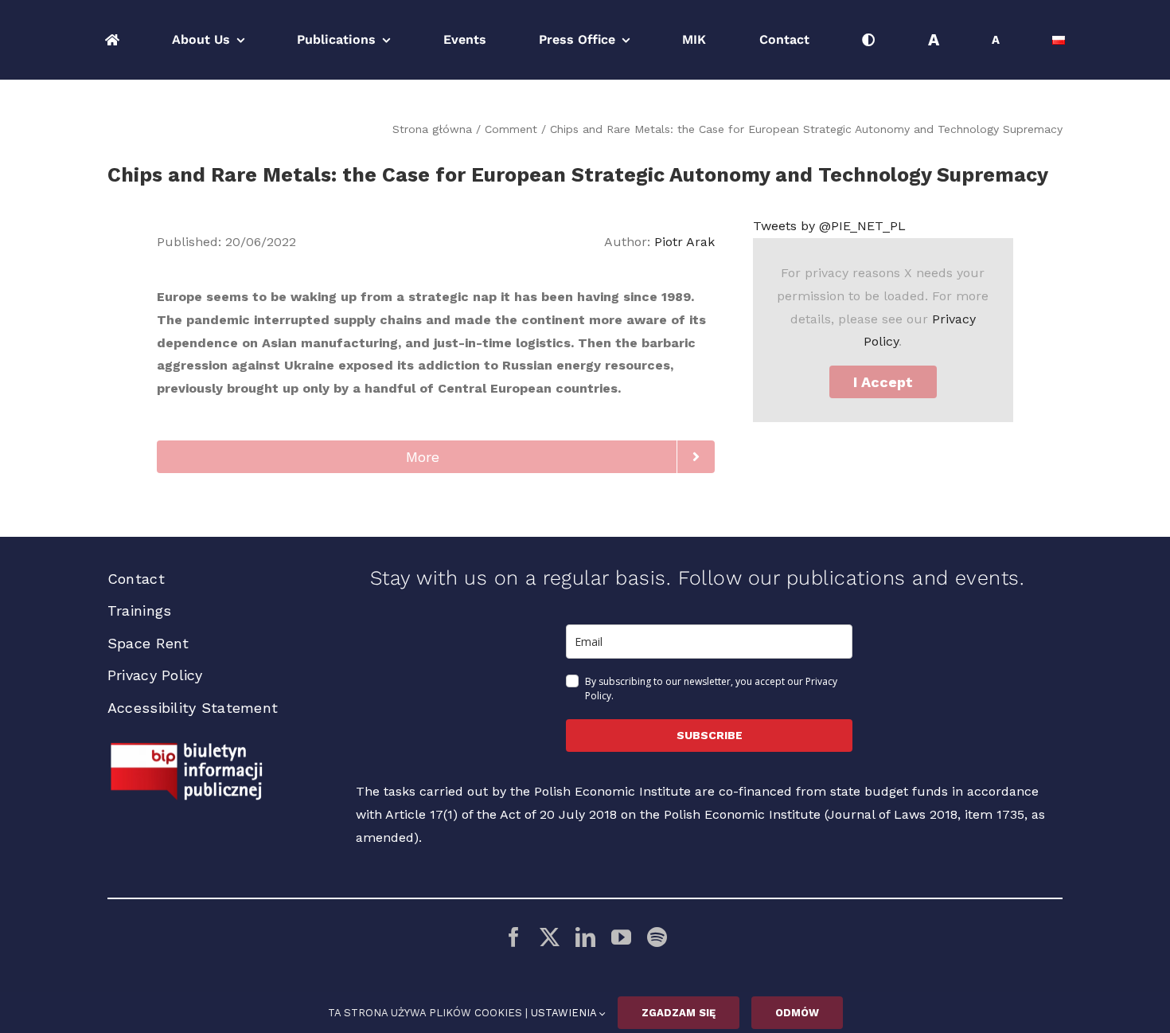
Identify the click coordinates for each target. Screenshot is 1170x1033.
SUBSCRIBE (710, 735)
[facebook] (514, 937)
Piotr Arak (684, 241)
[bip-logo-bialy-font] (187, 748)
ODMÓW (797, 1013)
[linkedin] (585, 937)
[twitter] (550, 937)
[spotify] (657, 937)
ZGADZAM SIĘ (679, 1013)
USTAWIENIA (565, 1013)
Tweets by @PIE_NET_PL (829, 225)
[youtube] (621, 937)
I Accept (883, 382)
